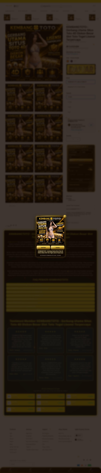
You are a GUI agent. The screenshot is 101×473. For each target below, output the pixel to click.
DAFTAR (43, 247)
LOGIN (58, 247)
